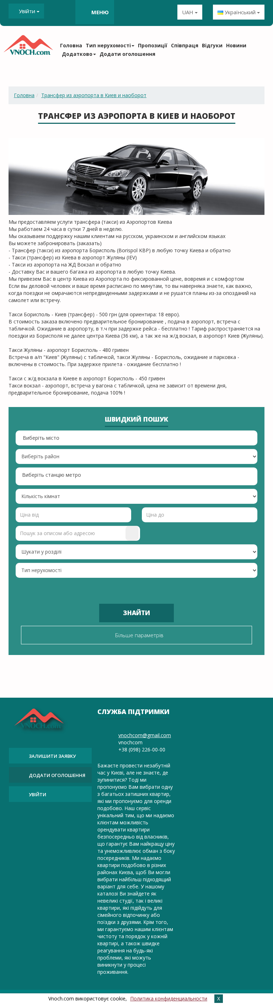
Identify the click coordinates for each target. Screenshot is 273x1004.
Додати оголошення (127, 54)
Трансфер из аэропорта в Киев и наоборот (93, 95)
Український (240, 12)
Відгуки (212, 45)
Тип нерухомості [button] (108, 45)
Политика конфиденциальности (168, 998)
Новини (236, 45)
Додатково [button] (77, 54)
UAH (188, 12)
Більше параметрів (139, 635)
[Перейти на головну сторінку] (28, 47)
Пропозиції (152, 45)
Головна (71, 45)
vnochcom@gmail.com (144, 735)
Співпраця (184, 45)
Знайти (136, 613)
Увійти (27, 11)
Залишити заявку (52, 756)
